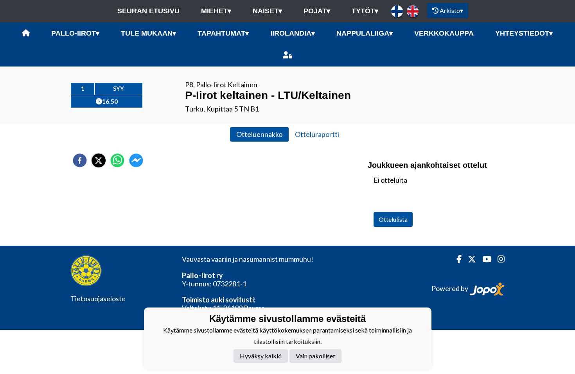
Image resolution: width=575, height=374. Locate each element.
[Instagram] (498, 259)
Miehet (216, 11)
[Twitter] (469, 259)
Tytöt (365, 11)
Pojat (317, 11)
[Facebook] (456, 259)
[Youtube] (483, 259)
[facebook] (80, 160)
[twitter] (99, 160)
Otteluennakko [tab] (259, 134)
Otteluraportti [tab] (317, 134)
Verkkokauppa (444, 33)
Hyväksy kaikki (261, 356)
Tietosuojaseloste (98, 298)
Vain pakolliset (315, 356)
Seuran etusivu (148, 11)
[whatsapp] (117, 160)
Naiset (267, 11)
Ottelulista (393, 219)
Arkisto (451, 10)
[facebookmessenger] (136, 160)
